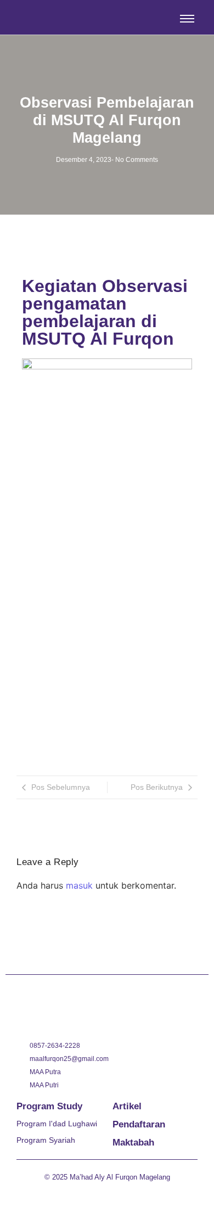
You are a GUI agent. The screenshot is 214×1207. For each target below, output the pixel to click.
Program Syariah (45, 1140)
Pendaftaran (138, 1124)
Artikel (127, 1106)
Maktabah (133, 1142)
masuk (79, 885)
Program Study (49, 1106)
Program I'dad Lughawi (56, 1123)
